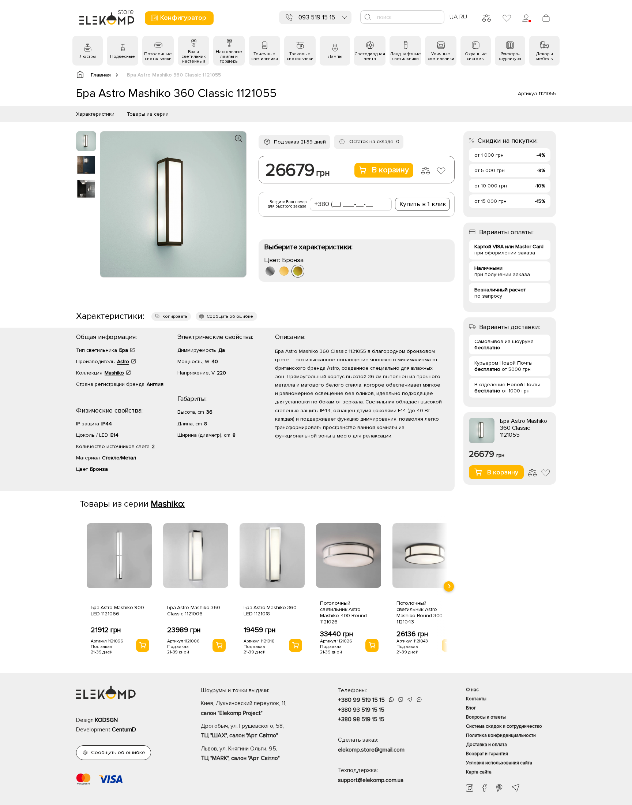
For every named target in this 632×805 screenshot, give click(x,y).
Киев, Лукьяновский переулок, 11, (243, 708)
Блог (471, 708)
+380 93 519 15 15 (361, 709)
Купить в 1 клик (422, 204)
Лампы (335, 56)
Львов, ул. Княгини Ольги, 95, (240, 753)
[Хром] (270, 271)
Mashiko (114, 373)
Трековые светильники (300, 56)
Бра (123, 350)
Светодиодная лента (369, 56)
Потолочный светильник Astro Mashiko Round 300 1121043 (419, 612)
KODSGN (106, 720)
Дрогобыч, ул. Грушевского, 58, (242, 730)
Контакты (476, 699)
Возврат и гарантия (487, 754)
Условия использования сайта (499, 763)
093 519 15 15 (316, 17)
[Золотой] (284, 271)
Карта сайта (479, 772)
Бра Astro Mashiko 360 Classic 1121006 (193, 610)
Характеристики (95, 114)
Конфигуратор (183, 18)
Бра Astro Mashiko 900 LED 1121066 (117, 610)
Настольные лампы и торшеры (229, 56)
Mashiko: (168, 504)
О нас (472, 690)
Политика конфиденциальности (501, 735)
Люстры (87, 56)
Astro (123, 361)
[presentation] (449, 586)
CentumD (124, 729)
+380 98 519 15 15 (361, 719)
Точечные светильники (264, 56)
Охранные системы (476, 56)
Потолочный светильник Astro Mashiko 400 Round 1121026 (343, 612)
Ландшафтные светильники (405, 56)
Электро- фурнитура (510, 56)
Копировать (174, 316)
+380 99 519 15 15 (361, 700)
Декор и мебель (544, 56)
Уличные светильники (441, 56)
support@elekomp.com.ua (370, 780)
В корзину (390, 170)
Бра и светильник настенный (193, 56)
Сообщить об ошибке (230, 316)
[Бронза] (298, 271)
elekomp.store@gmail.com (371, 749)
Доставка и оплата (486, 745)
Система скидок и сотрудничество (504, 726)
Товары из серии (148, 114)
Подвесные (122, 56)
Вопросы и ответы (486, 717)
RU (463, 17)
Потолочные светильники (158, 56)
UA (453, 17)
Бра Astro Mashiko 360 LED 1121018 (270, 610)
